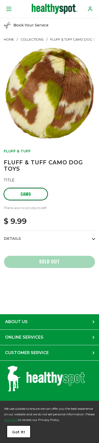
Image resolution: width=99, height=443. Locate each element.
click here (11, 420)
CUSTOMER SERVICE (27, 352)
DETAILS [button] (12, 238)
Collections (32, 39)
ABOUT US (16, 321)
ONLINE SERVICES (24, 337)
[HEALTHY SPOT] (54, 9)
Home (9, 39)
